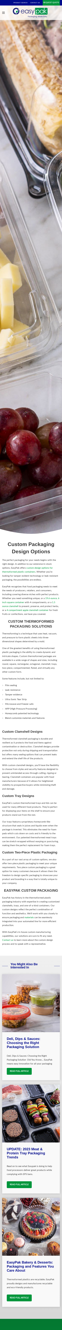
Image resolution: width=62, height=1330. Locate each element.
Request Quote (51, 3)
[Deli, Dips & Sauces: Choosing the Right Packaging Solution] (31, 1003)
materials (29, 917)
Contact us (7, 940)
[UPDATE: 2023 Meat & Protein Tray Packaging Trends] (31, 1113)
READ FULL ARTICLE (19, 1071)
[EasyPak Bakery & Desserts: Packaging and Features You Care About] (31, 1227)
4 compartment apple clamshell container (27, 610)
